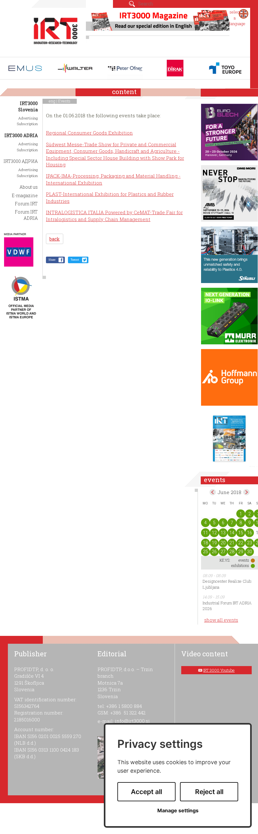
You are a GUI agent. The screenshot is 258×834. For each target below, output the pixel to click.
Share (51, 259)
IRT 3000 (56, 31)
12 (214, 532)
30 (249, 551)
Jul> (246, 492)
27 (223, 551)
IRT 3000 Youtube (219, 670)
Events (64, 100)
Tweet (74, 259)
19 (214, 542)
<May (213, 492)
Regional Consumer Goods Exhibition (89, 133)
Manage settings (178, 811)
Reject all (209, 792)
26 (214, 551)
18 (205, 542)
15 (240, 532)
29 (240, 551)
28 (231, 551)
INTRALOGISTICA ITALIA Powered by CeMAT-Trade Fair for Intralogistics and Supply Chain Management (114, 215)
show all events (221, 620)
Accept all (146, 792)
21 (231, 542)
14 (231, 532)
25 (205, 551)
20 (223, 542)
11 (205, 532)
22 (240, 542)
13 (223, 532)
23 (249, 542)
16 (249, 532)
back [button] (54, 239)
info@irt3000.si (132, 721)
